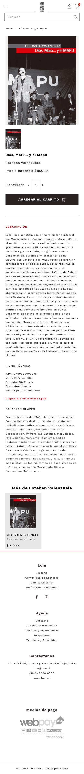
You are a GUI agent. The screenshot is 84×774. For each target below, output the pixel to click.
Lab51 (64, 768)
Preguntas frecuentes (42, 625)
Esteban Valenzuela (23, 163)
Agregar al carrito (39, 199)
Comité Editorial (42, 582)
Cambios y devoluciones (42, 630)
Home (9, 28)
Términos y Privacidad (41, 640)
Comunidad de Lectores (42, 577)
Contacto (41, 620)
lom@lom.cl (42, 668)
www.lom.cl (42, 678)
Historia (42, 572)
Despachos (42, 635)
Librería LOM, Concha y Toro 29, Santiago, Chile (42, 663)
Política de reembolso (42, 587)
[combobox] (42, 17)
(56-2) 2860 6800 (41, 673)
